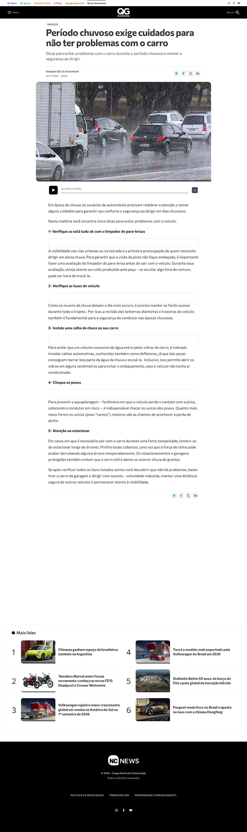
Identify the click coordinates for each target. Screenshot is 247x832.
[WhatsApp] (176, 73)
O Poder (58, 3)
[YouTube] (239, 3)
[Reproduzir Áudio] (53, 190)
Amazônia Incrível (74, 3)
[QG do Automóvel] (123, 12)
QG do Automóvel (96, 3)
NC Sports (25, 3)
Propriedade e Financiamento (156, 795)
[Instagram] (229, 3)
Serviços (52, 24)
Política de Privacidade (87, 795)
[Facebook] (234, 3)
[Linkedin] (198, 73)
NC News (12, 3)
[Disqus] (123, 557)
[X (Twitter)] (191, 73)
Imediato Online (42, 3)
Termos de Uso (119, 795)
